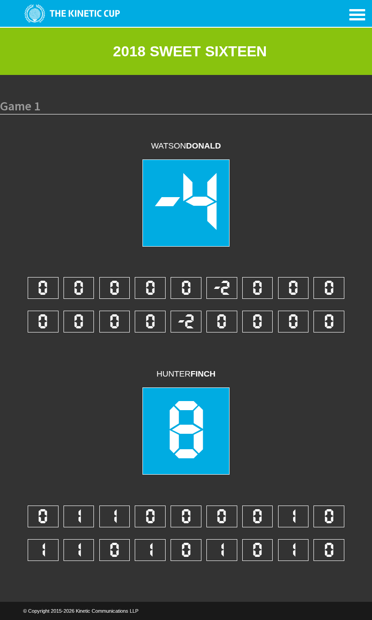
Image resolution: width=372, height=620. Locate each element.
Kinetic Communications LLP (107, 611)
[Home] (70, 13)
